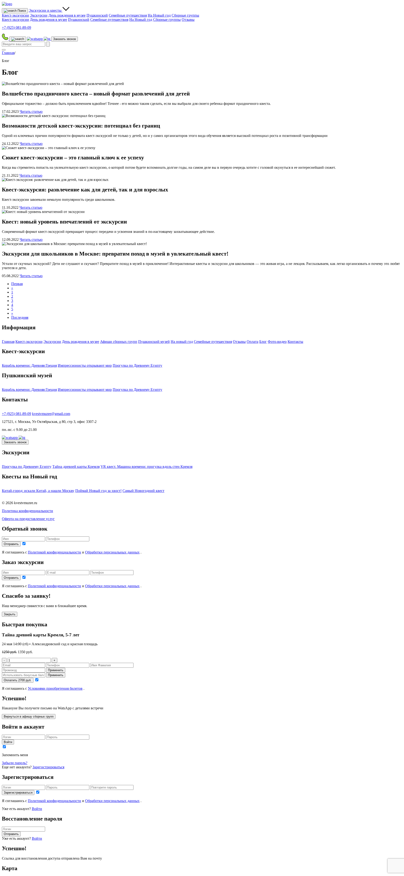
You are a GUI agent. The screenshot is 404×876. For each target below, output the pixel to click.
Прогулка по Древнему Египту (137, 365)
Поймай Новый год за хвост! (98, 491)
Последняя (19, 317)
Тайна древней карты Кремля (76, 467)
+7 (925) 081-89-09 (16, 414)
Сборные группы (185, 15)
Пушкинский (97, 15)
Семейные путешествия (128, 15)
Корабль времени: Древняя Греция (29, 365)
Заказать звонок (64, 39)
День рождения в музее (67, 15)
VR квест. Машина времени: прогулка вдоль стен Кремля (146, 467)
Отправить (11, 544)
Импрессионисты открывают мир (85, 365)
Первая (17, 284)
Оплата (252, 342)
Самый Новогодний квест (143, 491)
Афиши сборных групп (118, 342)
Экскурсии (45, 10)
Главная (8, 53)
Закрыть (9, 614)
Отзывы (188, 20)
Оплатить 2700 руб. (18, 680)
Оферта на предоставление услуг (28, 519)
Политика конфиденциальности (27, 511)
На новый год (182, 342)
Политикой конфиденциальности (54, 552)
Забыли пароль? (14, 763)
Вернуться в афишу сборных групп (29, 716)
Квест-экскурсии (15, 15)
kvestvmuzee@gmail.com (51, 414)
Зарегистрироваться (48, 767)
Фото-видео (277, 342)
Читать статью (31, 112)
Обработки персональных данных (112, 552)
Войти (8, 742)
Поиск (21, 10)
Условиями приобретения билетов (55, 688)
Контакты (295, 342)
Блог (263, 342)
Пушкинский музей (154, 342)
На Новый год (159, 15)
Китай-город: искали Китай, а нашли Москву (38, 491)
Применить (55, 670)
